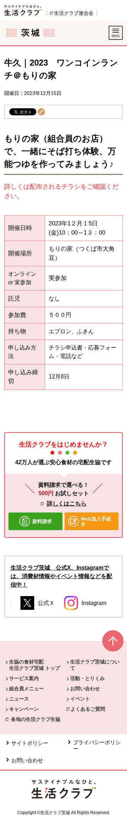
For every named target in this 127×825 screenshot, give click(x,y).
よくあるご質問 (88, 709)
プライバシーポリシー (97, 745)
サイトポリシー (29, 743)
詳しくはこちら (66, 503)
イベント (80, 699)
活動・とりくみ (87, 678)
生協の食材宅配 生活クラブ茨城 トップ (34, 665)
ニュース (19, 699)
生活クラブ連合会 (73, 13)
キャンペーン (24, 709)
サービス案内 (24, 678)
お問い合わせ (85, 688)
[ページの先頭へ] (112, 643)
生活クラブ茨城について (95, 665)
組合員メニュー (26, 688)
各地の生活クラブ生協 (35, 719)
